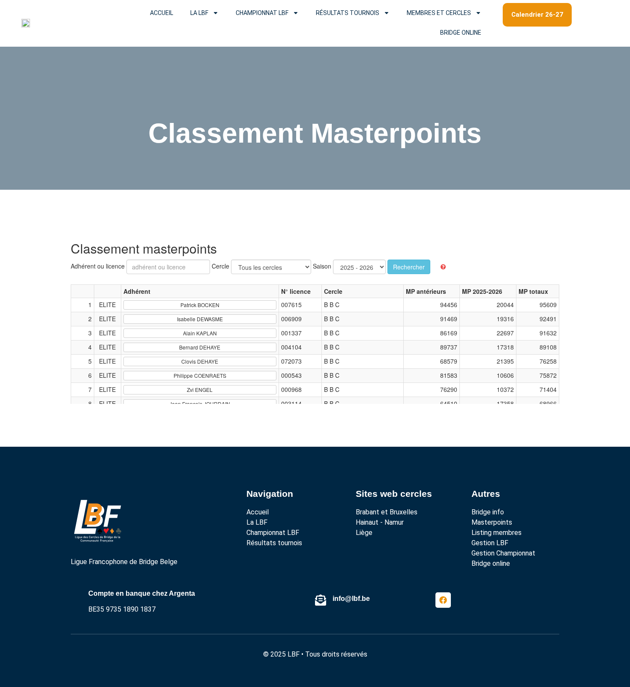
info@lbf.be (351, 598)
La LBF (199, 12)
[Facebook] (443, 600)
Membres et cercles (439, 12)
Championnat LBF (262, 12)
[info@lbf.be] (320, 600)
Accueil (161, 12)
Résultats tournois (347, 12)
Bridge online (460, 32)
